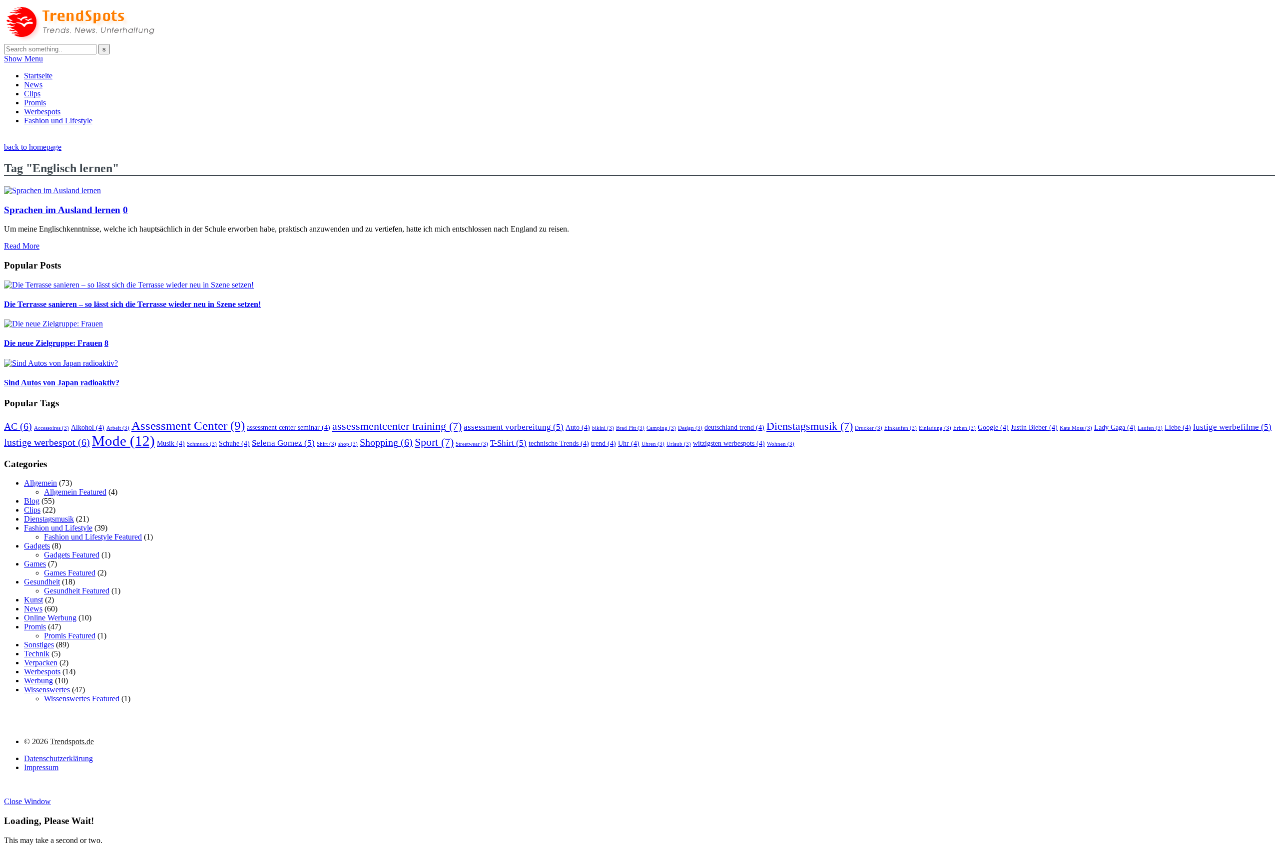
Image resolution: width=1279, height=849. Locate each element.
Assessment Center (188, 425)
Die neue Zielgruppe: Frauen (53, 343)
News (33, 84)
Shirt (326, 444)
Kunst (33, 599)
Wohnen (780, 444)
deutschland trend (734, 427)
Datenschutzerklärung (58, 758)
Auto (578, 427)
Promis (35, 102)
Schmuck (202, 444)
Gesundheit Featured (76, 590)
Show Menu (23, 58)
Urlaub (678, 444)
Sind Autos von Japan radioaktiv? (61, 382)
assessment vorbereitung (514, 427)
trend (603, 443)
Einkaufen (900, 428)
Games (35, 564)
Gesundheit (42, 581)
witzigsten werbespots (729, 443)
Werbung (38, 680)
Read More (21, 246)
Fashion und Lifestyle (58, 120)
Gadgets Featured (71, 555)
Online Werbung (50, 617)
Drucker (868, 428)
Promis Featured (69, 635)
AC (18, 426)
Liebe (1178, 427)
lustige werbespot (47, 442)
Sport (434, 442)
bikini (603, 428)
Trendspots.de (72, 741)
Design (690, 428)
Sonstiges (39, 644)
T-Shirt (508, 443)
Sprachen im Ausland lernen (62, 210)
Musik (171, 443)
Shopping (386, 442)
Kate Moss (1076, 428)
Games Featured (69, 572)
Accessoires (51, 428)
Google (993, 427)
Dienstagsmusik (809, 426)
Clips (32, 93)
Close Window (27, 801)
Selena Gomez (283, 443)
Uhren (652, 444)
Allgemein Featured (75, 492)
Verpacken (40, 662)
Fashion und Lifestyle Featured (93, 537)
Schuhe (234, 443)
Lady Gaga (1115, 427)
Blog (31, 501)
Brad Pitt (630, 428)
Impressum (41, 767)
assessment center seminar (288, 427)
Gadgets (37, 546)
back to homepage (32, 147)
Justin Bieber (1034, 427)
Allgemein (40, 483)
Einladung (935, 428)
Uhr (629, 443)
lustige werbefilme (1232, 427)
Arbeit (117, 428)
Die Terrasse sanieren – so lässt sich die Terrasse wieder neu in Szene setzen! (132, 304)
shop (348, 444)
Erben (964, 428)
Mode (123, 441)
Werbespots (42, 111)
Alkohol (87, 427)
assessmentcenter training (397, 426)
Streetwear (472, 444)
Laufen (1150, 428)
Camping (661, 428)
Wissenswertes (47, 689)
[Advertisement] (186, 137)
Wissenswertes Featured (81, 698)
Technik (36, 653)
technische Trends (559, 443)
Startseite (38, 75)
